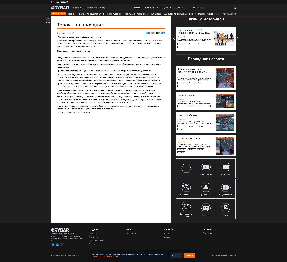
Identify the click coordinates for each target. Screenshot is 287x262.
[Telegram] (154, 33)
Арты (184, 8)
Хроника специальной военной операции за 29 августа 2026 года (191, 70)
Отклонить (176, 255)
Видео (167, 237)
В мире (177, 8)
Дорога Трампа (186, 95)
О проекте (131, 233)
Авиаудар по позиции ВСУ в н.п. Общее (134, 14)
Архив (201, 8)
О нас (192, 8)
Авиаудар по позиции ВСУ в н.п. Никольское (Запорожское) (182, 14)
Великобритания (84, 113)
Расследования (164, 8)
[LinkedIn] (164, 33)
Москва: (60, 2)
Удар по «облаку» (187, 115)
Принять (189, 255)
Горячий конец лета (188, 138)
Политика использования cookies (105, 256)
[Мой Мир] (162, 33)
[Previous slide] (174, 38)
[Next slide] (238, 38)
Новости (137, 8)
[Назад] (48, 19)
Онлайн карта (58, 14)
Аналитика (149, 8)
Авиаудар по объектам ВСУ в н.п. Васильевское (90, 14)
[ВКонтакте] (149, 33)
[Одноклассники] (152, 33)
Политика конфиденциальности (223, 255)
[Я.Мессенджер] (147, 33)
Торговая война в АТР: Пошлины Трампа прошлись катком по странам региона (193, 31)
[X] (157, 33)
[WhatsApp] (159, 33)
